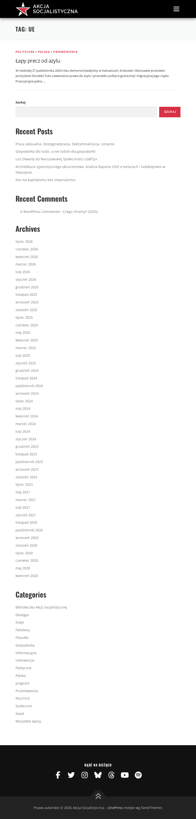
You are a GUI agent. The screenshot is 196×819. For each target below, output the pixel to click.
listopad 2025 (26, 294)
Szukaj (21, 102)
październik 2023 (29, 461)
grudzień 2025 (27, 287)
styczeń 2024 (26, 439)
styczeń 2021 (26, 515)
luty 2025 (23, 355)
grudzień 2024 (27, 370)
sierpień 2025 (26, 309)
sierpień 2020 (26, 545)
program (22, 683)
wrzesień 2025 (27, 302)
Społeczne (24, 706)
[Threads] (111, 775)
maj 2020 (23, 568)
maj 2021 (23, 492)
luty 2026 (23, 271)
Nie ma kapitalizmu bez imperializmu (46, 180)
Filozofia (22, 637)
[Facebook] (57, 775)
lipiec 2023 (24, 484)
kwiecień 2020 (27, 575)
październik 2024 (29, 385)
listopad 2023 (26, 454)
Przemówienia (65, 52)
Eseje (20, 622)
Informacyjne (26, 653)
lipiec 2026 (24, 241)
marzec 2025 (26, 347)
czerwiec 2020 (27, 560)
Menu (176, 9)
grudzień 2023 (27, 446)
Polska (44, 52)
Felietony (23, 630)
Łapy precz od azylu (38, 60)
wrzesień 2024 (27, 393)
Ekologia (22, 615)
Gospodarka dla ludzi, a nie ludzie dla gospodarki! (56, 151)
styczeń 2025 (26, 363)
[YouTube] (124, 775)
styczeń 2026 (26, 279)
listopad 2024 (26, 378)
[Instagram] (84, 775)
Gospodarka (25, 645)
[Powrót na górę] (98, 796)
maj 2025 (23, 332)
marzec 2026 (26, 264)
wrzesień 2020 (27, 537)
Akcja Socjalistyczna (55, 8)
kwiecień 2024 (27, 416)
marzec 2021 (26, 499)
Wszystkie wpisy (28, 721)
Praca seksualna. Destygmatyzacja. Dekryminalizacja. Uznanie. (65, 144)
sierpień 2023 (26, 477)
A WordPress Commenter (40, 211)
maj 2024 (23, 408)
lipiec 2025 (24, 317)
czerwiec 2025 (27, 325)
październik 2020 (29, 530)
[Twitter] (71, 775)
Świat (20, 713)
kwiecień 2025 (27, 340)
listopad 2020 (26, 522)
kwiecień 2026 (27, 256)
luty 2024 (23, 431)
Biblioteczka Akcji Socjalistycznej (41, 607)
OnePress (115, 807)
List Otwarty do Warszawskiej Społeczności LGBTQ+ (56, 159)
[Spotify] (138, 775)
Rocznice (23, 698)
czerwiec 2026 (27, 249)
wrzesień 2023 (27, 469)
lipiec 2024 (24, 401)
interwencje (25, 660)
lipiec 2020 (24, 553)
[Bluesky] (98, 775)
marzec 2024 (26, 423)
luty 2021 (23, 507)
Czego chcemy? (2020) (80, 211)
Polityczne (25, 52)
